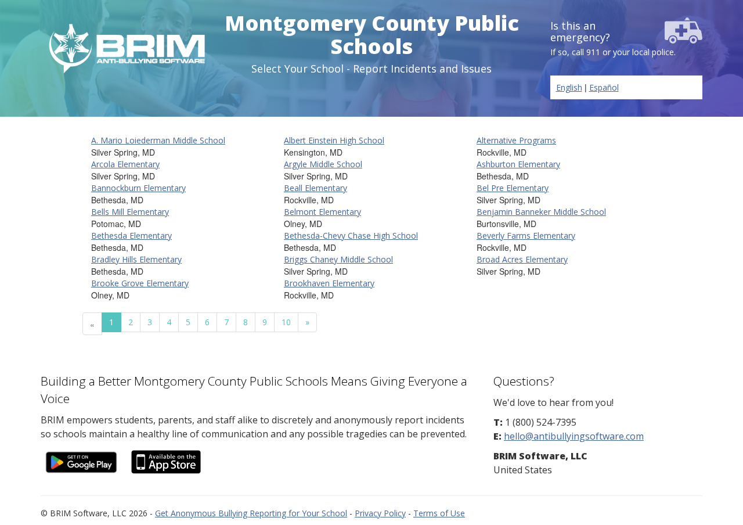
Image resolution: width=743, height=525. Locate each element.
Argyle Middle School (323, 164)
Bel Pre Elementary (513, 187)
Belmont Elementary (322, 211)
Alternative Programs (516, 140)
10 (286, 322)
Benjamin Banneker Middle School (541, 211)
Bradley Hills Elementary (136, 259)
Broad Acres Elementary (522, 259)
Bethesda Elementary (131, 235)
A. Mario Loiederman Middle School (158, 140)
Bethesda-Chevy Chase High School (351, 235)
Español (604, 87)
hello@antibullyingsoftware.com (574, 436)
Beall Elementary (315, 187)
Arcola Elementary (125, 164)
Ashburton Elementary (518, 164)
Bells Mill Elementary (130, 211)
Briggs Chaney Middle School (338, 259)
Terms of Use (439, 513)
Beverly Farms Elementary (526, 235)
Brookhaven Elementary (329, 283)
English (569, 87)
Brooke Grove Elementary (140, 283)
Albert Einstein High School (334, 140)
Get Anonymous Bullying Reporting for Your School (251, 513)
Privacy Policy (380, 513)
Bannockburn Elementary (138, 187)
